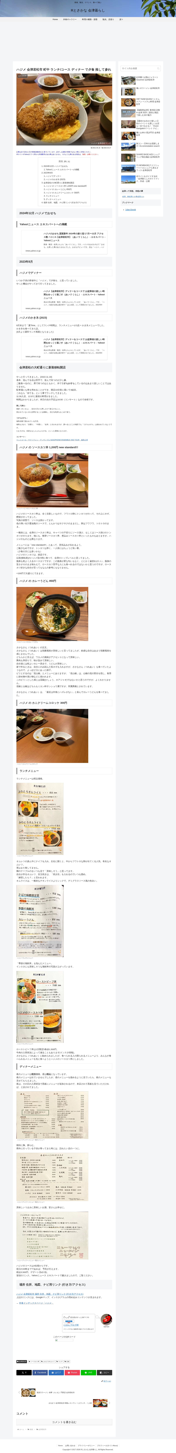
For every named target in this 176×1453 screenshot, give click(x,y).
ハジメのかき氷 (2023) (55, 179)
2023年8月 (48, 173)
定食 (67, 1361)
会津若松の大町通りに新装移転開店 (59, 183)
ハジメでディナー (53, 176)
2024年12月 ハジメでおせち (56, 166)
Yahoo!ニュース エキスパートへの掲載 (62, 169)
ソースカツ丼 (35, 1361)
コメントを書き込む (64, 1422)
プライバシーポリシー (86, 1446)
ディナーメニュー (53, 199)
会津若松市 (22, 1361)
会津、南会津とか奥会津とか (133, 196)
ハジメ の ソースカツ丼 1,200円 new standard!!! (66, 186)
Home (60, 1446)
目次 (61, 161)
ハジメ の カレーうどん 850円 (59, 189)
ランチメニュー (52, 196)
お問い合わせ (70, 1446)
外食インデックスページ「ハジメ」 (36, 1303)
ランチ (60, 1361)
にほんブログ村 (71, 1325)
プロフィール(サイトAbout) (107, 1446)
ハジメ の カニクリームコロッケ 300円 (62, 193)
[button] (104, 1372)
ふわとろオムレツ (48, 1361)
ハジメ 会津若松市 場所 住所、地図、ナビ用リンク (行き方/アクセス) (49, 1294)
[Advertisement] (88, 41)
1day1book (130, 209)
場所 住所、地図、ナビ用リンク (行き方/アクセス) (65, 202)
